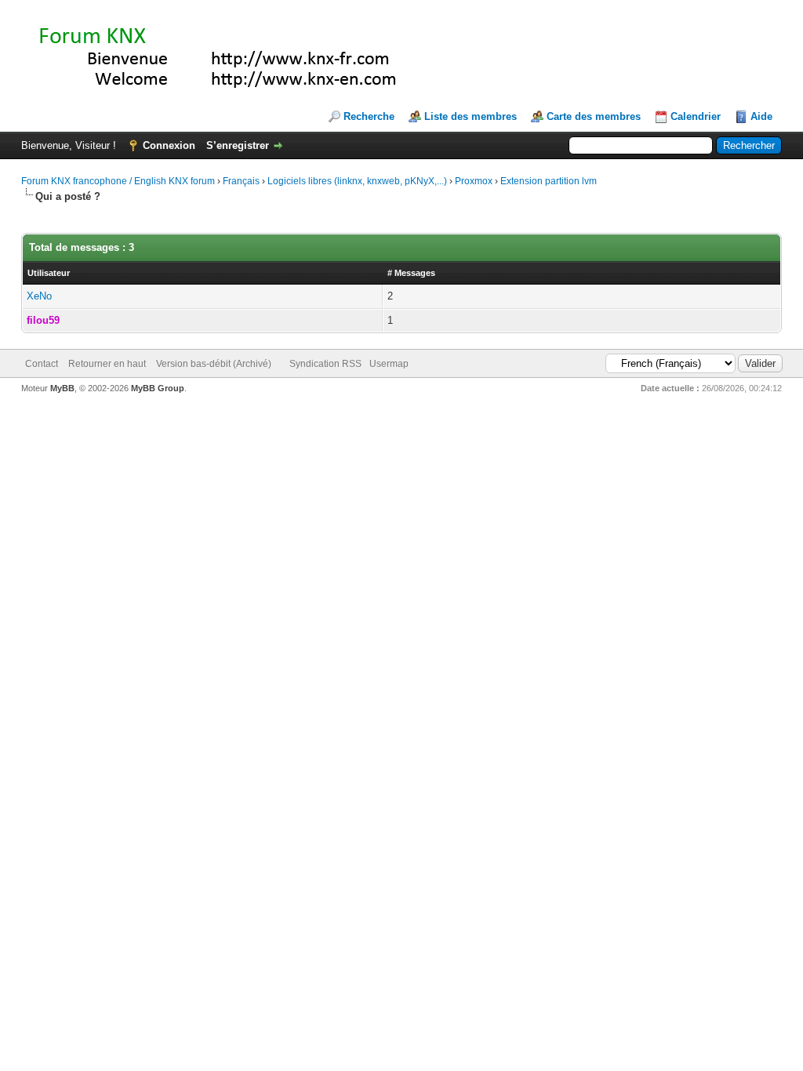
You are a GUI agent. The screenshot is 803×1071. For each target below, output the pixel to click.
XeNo (39, 296)
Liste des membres (470, 116)
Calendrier (695, 116)
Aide (761, 116)
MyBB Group (157, 388)
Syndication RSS (325, 363)
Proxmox (473, 181)
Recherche (368, 116)
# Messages (411, 273)
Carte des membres (594, 116)
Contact (41, 363)
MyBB (62, 388)
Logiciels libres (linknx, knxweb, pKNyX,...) (357, 181)
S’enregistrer (237, 145)
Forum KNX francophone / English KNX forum (118, 181)
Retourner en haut (107, 363)
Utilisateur (48, 273)
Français (241, 181)
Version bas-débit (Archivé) (213, 363)
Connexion (169, 145)
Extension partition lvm (548, 181)
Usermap (389, 363)
